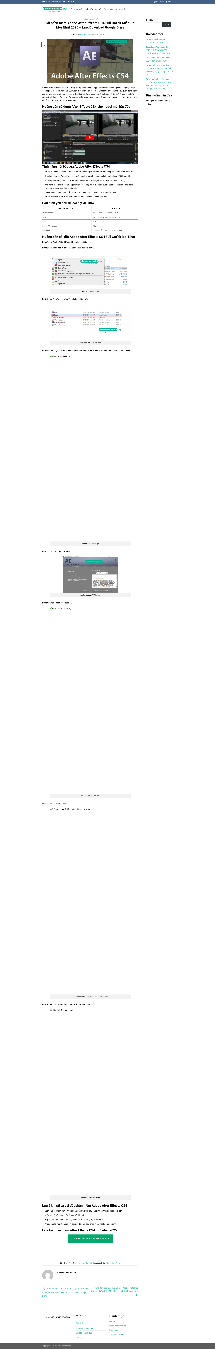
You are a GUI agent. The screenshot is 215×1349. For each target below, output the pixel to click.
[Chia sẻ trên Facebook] (79, 1253)
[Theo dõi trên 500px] (171, 2)
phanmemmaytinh (102, 35)
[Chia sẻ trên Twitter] (84, 1253)
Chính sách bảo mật (84, 1328)
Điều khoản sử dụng (84, 1333)
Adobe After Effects (113, 1263)
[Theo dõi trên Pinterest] (169, 2)
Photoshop (114, 1330)
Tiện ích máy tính (109, 9)
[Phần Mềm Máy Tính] (54, 9)
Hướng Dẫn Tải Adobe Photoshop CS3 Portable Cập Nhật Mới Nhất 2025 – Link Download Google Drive (65, 1292)
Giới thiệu (78, 9)
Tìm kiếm (149, 20)
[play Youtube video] (90, 137)
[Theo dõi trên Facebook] (166, 2)
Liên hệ (122, 9)
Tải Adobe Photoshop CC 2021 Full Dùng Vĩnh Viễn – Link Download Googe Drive (158, 50)
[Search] (72, 9)
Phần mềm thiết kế (93, 9)
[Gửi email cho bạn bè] (90, 1253)
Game (112, 1321)
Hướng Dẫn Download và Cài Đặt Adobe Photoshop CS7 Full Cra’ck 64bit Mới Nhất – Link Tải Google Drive (114, 1289)
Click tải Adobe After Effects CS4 (90, 1238)
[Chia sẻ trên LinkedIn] (101, 1253)
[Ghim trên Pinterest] (95, 1253)
